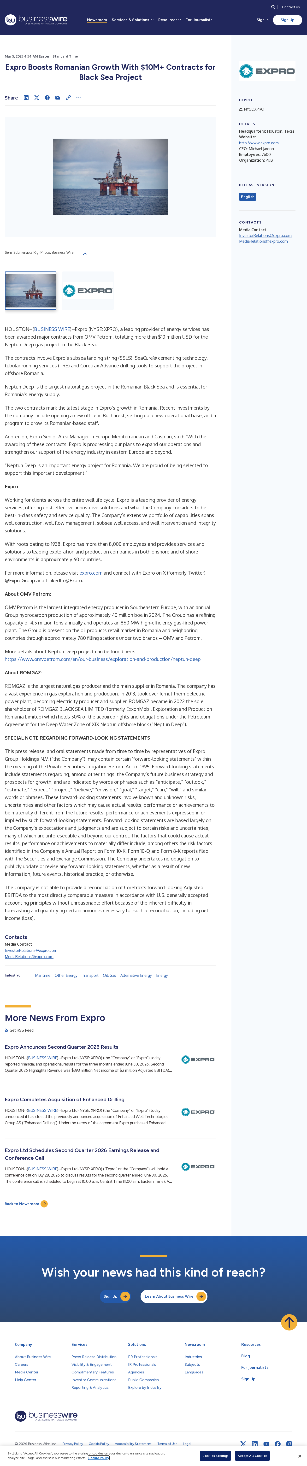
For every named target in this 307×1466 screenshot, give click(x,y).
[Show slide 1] (30, 290)
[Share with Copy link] (68, 97)
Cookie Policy (98, 1458)
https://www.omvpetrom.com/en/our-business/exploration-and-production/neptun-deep (103, 659)
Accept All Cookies (252, 1456)
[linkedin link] (255, 1444)
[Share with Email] (58, 97)
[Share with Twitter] (37, 97)
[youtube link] (266, 1444)
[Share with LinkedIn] (26, 97)
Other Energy (66, 975)
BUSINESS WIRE (52, 329)
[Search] (273, 7)
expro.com (90, 573)
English (247, 197)
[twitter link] (243, 1444)
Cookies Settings (215, 1456)
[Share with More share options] (79, 97)
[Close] (299, 1456)
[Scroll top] (289, 1322)
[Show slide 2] (88, 290)
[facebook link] (278, 1444)
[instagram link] (289, 1444)
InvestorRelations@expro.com (31, 950)
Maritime (42, 975)
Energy (162, 975)
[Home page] (36, 19)
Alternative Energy (136, 975)
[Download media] (85, 253)
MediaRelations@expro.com (29, 956)
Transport (90, 975)
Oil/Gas (109, 975)
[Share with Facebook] (47, 97)
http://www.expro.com (259, 143)
